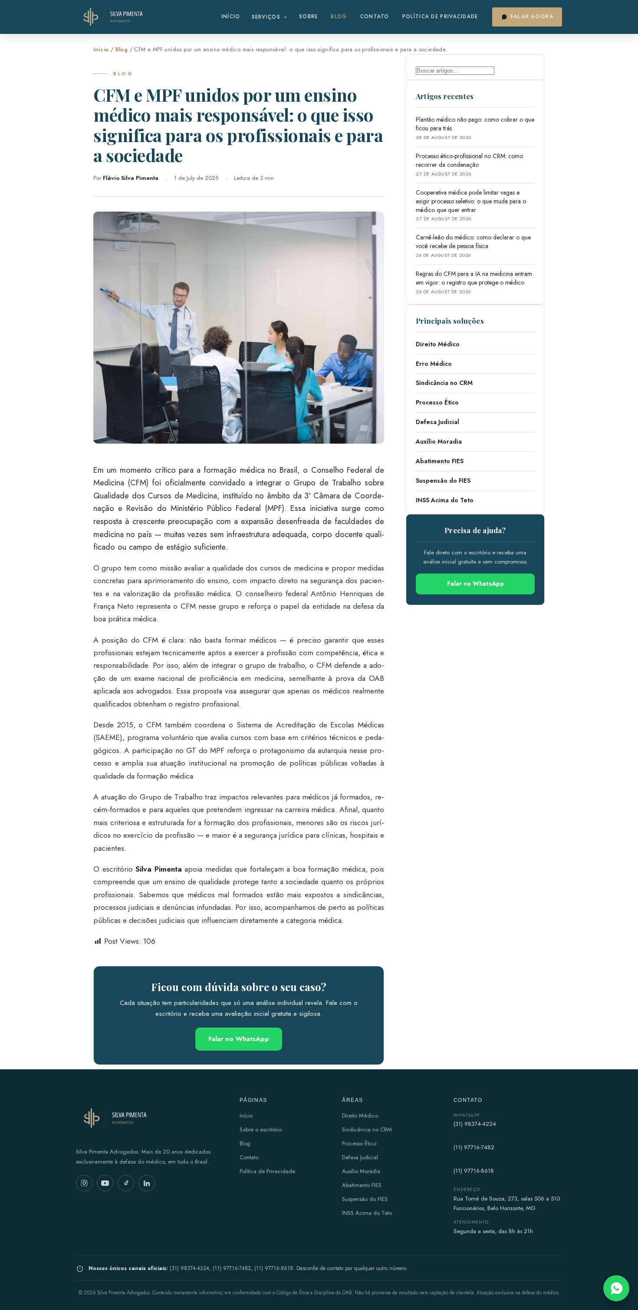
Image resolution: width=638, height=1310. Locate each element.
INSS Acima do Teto (445, 500)
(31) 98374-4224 (475, 1124)
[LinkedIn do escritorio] (146, 1183)
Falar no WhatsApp (238, 1039)
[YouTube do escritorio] (105, 1183)
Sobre (308, 16)
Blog (339, 16)
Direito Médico (438, 344)
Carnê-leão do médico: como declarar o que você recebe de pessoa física (473, 246)
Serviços (266, 16)
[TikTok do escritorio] (126, 1183)
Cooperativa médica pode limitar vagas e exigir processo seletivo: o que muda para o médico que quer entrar (471, 205)
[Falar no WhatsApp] (616, 1288)
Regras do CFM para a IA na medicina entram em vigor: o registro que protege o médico (474, 282)
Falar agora (531, 16)
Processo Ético (437, 402)
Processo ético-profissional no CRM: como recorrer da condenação (469, 164)
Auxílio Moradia (439, 441)
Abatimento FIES (440, 461)
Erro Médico (434, 363)
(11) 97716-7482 (474, 1147)
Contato (374, 16)
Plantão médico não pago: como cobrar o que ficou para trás (475, 128)
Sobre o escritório (261, 1129)
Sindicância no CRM (444, 382)
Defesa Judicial (437, 422)
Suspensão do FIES (443, 480)
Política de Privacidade (440, 16)
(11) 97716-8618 (474, 1171)
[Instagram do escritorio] (84, 1183)
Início (230, 16)
